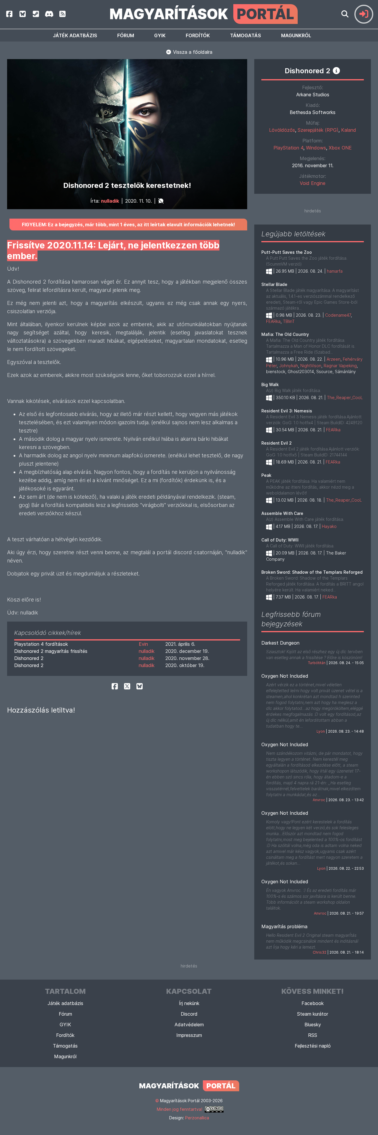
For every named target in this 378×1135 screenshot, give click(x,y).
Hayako (329, 526)
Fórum (125, 35)
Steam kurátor (312, 1014)
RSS (312, 1035)
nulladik (110, 201)
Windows (316, 148)
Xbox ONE (340, 148)
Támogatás (245, 35)
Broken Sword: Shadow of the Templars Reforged (312, 572)
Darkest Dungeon (280, 643)
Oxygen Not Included (284, 676)
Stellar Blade (274, 284)
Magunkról (296, 35)
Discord (189, 1014)
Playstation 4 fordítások (41, 644)
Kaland (348, 130)
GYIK (160, 35)
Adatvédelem (189, 1024)
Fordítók (198, 35)
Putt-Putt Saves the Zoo (286, 252)
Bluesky (312, 1024)
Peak (266, 475)
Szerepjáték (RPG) (318, 130)
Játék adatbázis (75, 35)
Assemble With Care (282, 513)
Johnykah (288, 365)
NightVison (310, 365)
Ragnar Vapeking (340, 365)
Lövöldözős (282, 130)
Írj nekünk (189, 1003)
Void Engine (312, 183)
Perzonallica (197, 1117)
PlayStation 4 (288, 148)
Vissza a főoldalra (192, 52)
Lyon (321, 731)
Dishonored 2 (28, 658)
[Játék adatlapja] (336, 70)
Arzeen (333, 359)
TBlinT (289, 321)
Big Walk (270, 384)
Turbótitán (316, 663)
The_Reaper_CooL (345, 397)
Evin (143, 644)
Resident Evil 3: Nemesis (286, 410)
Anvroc (319, 800)
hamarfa (335, 271)
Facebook (313, 1003)
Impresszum (189, 1035)
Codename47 (338, 315)
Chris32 (319, 952)
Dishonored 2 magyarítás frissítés (50, 651)
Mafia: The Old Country (285, 334)
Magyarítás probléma (284, 926)
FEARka (273, 321)
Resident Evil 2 (276, 442)
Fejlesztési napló (313, 1046)
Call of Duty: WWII (280, 539)
